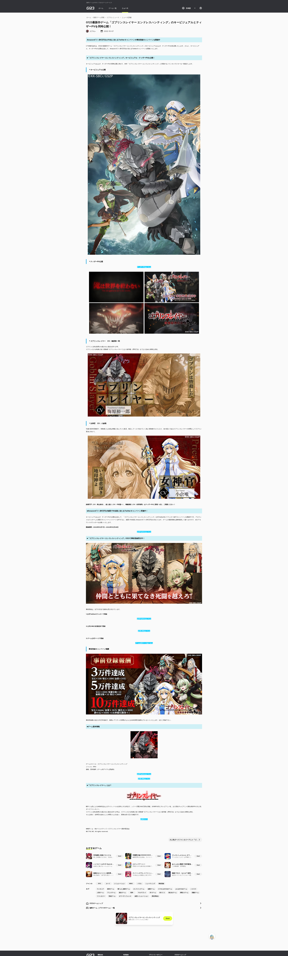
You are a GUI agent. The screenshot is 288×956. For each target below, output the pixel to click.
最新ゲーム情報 (98, 17)
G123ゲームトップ (180, 955)
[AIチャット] (212, 936)
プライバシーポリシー (155, 955)
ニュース (125, 8)
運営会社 (100, 955)
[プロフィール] (200, 8)
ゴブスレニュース (113, 17)
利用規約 (126, 955)
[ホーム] (90, 8)
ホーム (101, 8)
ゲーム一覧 (113, 8)
